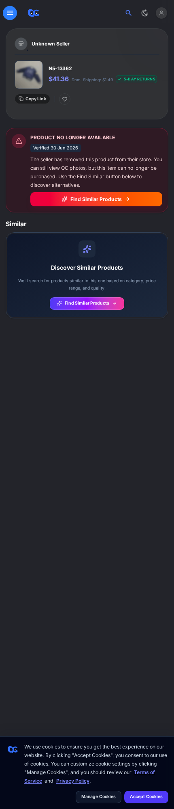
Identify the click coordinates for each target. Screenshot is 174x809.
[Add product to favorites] (64, 99)
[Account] (161, 13)
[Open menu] (10, 13)
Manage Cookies (98, 796)
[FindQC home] (33, 13)
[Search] (129, 13)
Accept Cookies (146, 796)
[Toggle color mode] (145, 13)
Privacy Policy (72, 781)
